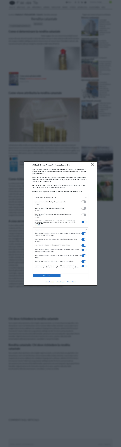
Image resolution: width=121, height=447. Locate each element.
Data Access (60, 282)
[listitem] (60, 198)
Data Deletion (50, 282)
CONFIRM (46, 275)
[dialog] (60, 223)
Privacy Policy (71, 282)
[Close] (93, 165)
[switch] (83, 201)
